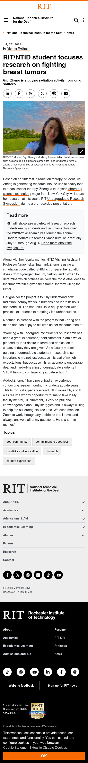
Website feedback (21, 685)
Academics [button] (10, 510)
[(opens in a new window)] (7, 575)
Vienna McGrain (18, 48)
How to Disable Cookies (49, 747)
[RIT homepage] (33, 615)
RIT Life (59, 638)
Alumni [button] (8, 535)
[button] (6, 20)
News (70, 33)
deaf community (17, 441)
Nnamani (36, 400)
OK (44, 756)
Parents (8, 543)
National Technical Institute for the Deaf (34, 33)
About (7, 629)
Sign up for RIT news (62, 685)
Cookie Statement (16, 747)
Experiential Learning (18, 645)
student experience (19, 461)
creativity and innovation (22, 451)
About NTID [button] (11, 502)
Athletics (60, 645)
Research (9, 552)
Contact (8, 560)
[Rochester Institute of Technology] (44, 6)
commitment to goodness (52, 441)
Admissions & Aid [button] (15, 518)
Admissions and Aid (17, 654)
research (52, 451)
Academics (10, 638)
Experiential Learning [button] (18, 527)
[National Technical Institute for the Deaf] (31, 488)
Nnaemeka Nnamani (33, 264)
